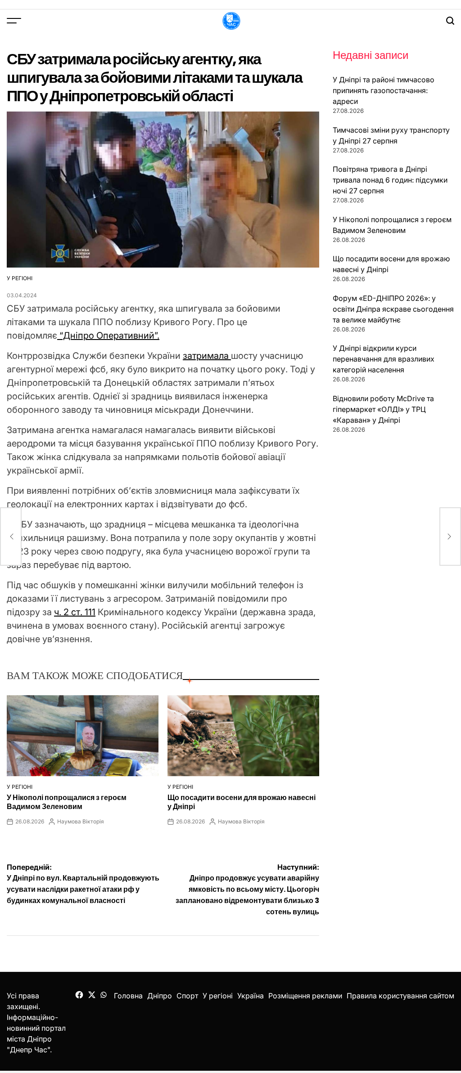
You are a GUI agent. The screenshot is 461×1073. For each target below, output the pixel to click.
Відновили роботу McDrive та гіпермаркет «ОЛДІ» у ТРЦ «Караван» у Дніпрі (383, 409)
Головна (128, 995)
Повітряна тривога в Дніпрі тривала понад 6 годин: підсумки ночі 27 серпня (390, 180)
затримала (207, 355)
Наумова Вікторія (80, 821)
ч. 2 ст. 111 (74, 612)
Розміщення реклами (305, 995)
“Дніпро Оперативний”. (108, 335)
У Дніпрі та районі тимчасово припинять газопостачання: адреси (383, 90)
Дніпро (159, 995)
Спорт (187, 995)
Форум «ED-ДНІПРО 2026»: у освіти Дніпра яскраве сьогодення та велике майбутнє (393, 309)
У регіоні (19, 278)
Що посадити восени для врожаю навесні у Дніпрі (241, 801)
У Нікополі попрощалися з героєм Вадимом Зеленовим (67, 801)
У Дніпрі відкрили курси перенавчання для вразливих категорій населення (383, 359)
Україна (250, 995)
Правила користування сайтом (400, 995)
